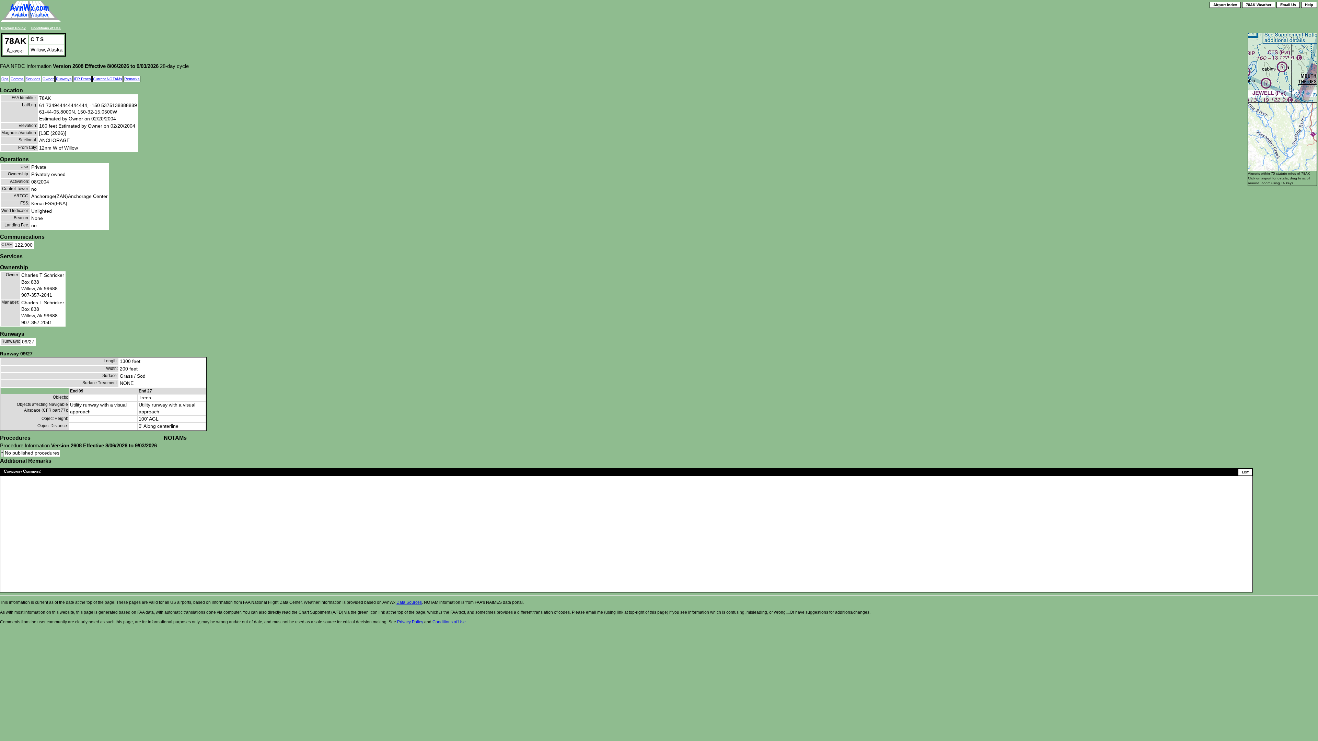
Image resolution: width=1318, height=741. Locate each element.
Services (33, 79)
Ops (5, 79)
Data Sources (409, 602)
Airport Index (1225, 5)
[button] (1313, 134)
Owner (48, 79)
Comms (17, 79)
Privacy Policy (13, 28)
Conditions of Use (46, 28)
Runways (64, 79)
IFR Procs (82, 79)
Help (1309, 5)
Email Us (1288, 5)
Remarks (132, 79)
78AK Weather (1258, 5)
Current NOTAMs (107, 79)
